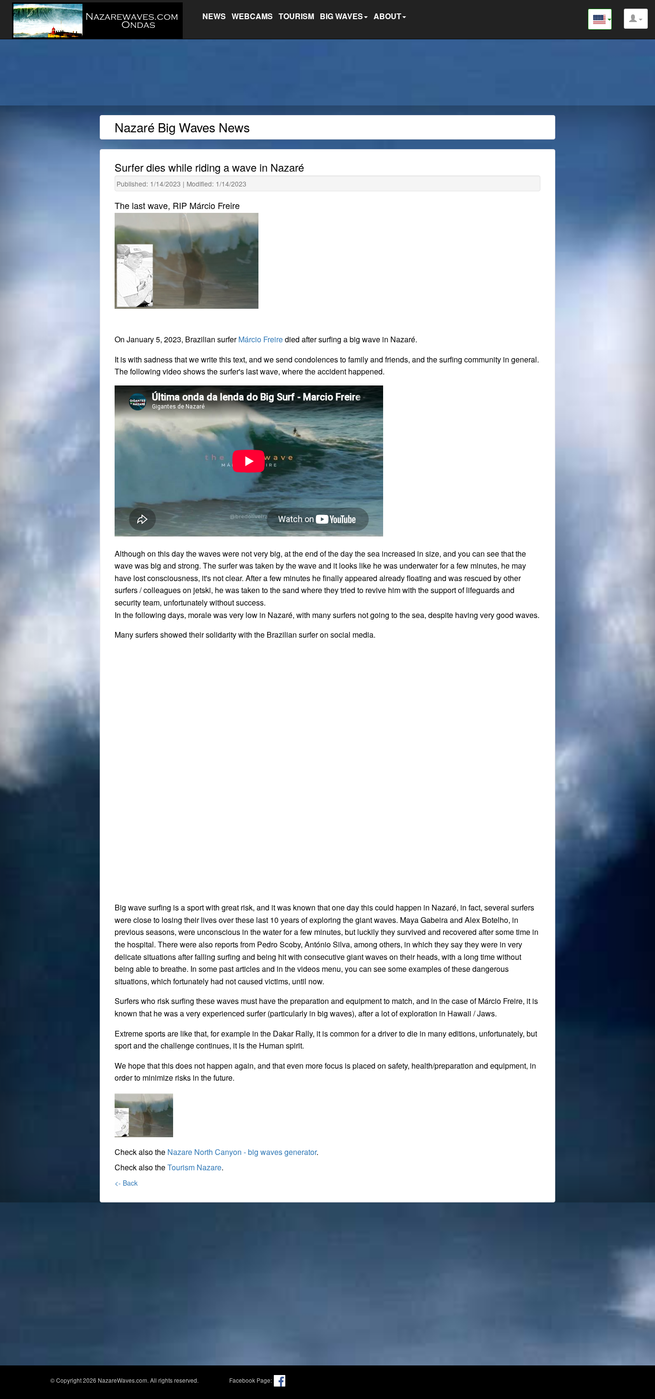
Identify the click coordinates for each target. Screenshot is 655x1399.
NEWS (214, 16)
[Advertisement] (327, 74)
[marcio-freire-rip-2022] (144, 1113)
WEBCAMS (252, 16)
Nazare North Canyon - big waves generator (241, 1151)
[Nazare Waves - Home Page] (100, 19)
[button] (636, 19)
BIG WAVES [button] (341, 16)
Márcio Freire (260, 339)
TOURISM (296, 16)
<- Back (126, 1183)
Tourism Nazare (194, 1167)
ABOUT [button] (387, 16)
